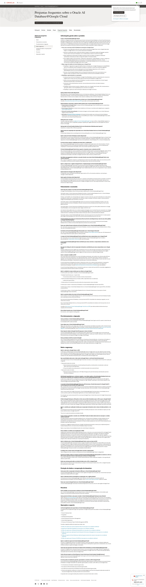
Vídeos (70, 30)
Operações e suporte (40, 54)
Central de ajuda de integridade (85, 580)
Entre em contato (93, 580)
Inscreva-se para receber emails (74, 580)
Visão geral (37, 30)
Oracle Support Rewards (67, 109)
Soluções (49, 30)
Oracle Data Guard (82, 328)
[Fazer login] (139, 2)
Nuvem (42, 6)
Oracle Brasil (37, 6)
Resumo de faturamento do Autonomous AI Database (86, 265)
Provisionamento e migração (42, 44)
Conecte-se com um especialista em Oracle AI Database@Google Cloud (49, 22)
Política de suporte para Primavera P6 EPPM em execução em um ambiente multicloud (79, 538)
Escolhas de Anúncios (61, 580)
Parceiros (38, 52)
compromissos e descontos (73, 239)
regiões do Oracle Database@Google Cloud (83, 121)
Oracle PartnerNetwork (71, 497)
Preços (54, 30)
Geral (37, 39)
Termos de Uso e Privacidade (45, 580)
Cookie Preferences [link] (54, 580)
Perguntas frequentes (62, 30)
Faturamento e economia (41, 42)
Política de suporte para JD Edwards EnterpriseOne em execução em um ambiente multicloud (81, 530)
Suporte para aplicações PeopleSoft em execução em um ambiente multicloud (78, 528)
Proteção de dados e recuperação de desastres (43, 49)
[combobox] (73, 2)
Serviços (43, 30)
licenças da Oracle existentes (74, 114)
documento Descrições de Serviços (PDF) (73, 100)
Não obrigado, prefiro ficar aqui (119, 15)
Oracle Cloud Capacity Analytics (92, 479)
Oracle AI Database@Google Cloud (51, 6)
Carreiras (67, 580)
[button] (4, 2)
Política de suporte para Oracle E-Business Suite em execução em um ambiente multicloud (80, 526)
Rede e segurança (40, 46)
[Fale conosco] (141, 2)
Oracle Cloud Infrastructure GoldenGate (95, 328)
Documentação (77, 30)
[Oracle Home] (10, 2)
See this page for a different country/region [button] (120, 18)
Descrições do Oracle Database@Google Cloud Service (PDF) (78, 306)
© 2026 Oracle (37, 580)
